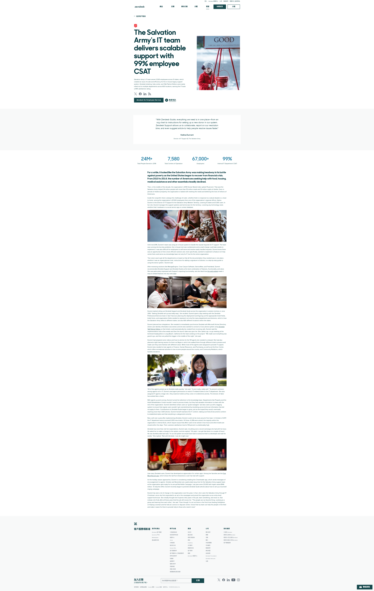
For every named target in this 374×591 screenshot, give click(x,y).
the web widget (212, 271)
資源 (207, 6)
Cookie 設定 (159, 587)
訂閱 (198, 581)
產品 (161, 6)
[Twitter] (219, 579)
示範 (196, 6)
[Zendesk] (135, 527)
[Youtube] (233, 579)
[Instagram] (238, 579)
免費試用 (220, 6)
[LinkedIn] (228, 579)
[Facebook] (223, 579)
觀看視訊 (172, 100)
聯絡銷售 (366, 587)
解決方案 (184, 6)
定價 (172, 6)
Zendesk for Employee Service (149, 100)
